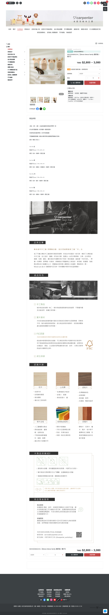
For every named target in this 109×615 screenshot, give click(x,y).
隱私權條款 (67, 596)
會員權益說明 (58, 590)
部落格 (67, 592)
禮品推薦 (49, 592)
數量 (68, 78)
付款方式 (57, 592)
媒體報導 (67, 590)
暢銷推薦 (49, 590)
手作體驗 (49, 596)
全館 (69, 69)
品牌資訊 (41, 590)
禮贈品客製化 (41, 594)
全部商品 (49, 594)
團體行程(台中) (67, 594)
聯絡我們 (41, 596)
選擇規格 (69, 73)
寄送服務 (57, 594)
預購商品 (70, 51)
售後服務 (57, 596)
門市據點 (41, 592)
